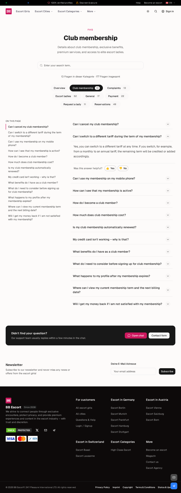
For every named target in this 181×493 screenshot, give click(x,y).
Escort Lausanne (85, 455)
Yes (110, 168)
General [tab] (92, 96)
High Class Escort (121, 449)
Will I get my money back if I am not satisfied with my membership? (34, 217)
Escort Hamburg (120, 425)
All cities (80, 413)
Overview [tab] (59, 88)
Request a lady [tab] (74, 104)
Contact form (159, 335)
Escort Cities (42, 11)
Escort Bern (152, 419)
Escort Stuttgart (120, 431)
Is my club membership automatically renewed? (29, 169)
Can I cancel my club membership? (28, 126)
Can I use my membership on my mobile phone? (31, 143)
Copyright (128, 487)
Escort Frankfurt (120, 419)
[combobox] (92, 65)
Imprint (116, 487)
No (123, 168)
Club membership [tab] (85, 88)
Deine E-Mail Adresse (123, 364)
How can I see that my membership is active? (34, 150)
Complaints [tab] (116, 88)
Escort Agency (154, 467)
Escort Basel (83, 449)
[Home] (9, 11)
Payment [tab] (116, 96)
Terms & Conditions (145, 487)
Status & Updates (166, 487)
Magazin (151, 455)
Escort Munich (119, 413)
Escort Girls (23, 11)
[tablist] (90, 96)
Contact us (152, 461)
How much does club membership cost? (31, 162)
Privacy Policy (102, 487)
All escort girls (84, 407)
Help (138, 2)
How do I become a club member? (27, 156)
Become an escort (153, 2)
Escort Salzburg (155, 413)
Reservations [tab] (105, 104)
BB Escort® (19, 487)
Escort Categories (68, 11)
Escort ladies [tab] (66, 96)
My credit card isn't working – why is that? (32, 177)
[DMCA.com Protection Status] (19, 430)
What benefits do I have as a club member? (33, 182)
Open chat (138, 335)
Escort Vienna (154, 407)
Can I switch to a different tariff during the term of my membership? (34, 134)
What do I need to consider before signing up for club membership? (33, 190)
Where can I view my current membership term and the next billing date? (34, 208)
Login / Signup (84, 425)
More (90, 11)
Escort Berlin (118, 407)
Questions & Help (85, 419)
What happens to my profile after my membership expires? (29, 199)
